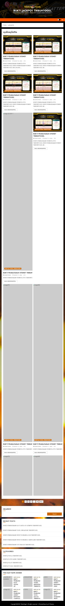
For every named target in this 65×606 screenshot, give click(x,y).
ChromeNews (42, 604)
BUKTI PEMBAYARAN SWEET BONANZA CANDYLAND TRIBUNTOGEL (24, 540)
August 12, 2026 (18, 446)
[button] (62, 19)
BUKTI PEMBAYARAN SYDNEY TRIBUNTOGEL (14, 57)
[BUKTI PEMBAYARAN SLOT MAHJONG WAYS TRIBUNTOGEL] (48, 593)
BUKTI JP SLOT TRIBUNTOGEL (12, 563)
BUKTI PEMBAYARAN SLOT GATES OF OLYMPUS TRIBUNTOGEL (22, 525)
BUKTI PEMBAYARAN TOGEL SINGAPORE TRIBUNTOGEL (20, 530)
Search (7, 509)
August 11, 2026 (48, 446)
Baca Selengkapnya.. (10, 71)
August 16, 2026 (48, 138)
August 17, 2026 (48, 61)
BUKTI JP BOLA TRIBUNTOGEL (12, 556)
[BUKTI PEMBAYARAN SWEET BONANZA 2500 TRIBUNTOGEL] (48, 581)
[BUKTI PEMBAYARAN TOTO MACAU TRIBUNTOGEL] (27, 593)
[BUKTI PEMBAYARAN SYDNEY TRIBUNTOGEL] (17, 44)
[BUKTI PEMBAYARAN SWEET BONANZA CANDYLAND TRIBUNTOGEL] (7, 593)
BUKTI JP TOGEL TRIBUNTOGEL (13, 52)
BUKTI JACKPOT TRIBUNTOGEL (32, 10)
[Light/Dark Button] (59, 20)
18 (37, 501)
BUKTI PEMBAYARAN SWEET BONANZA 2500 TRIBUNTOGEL (21, 535)
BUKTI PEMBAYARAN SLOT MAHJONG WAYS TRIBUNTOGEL (58, 596)
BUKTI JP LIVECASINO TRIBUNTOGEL (14, 559)
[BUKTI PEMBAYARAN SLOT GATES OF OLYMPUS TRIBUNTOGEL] (7, 581)
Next (41, 501)
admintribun (7, 61)
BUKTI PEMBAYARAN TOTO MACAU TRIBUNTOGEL (18, 545)
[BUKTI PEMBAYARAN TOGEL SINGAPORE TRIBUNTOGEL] (27, 581)
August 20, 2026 (18, 61)
